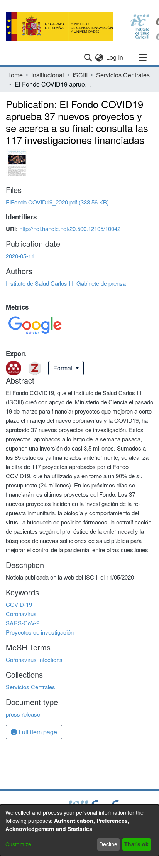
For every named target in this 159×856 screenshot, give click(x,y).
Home (14, 74)
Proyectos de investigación (40, 632)
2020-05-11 (20, 256)
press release (23, 714)
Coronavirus (21, 614)
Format (63, 368)
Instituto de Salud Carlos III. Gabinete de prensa (66, 283)
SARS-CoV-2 (22, 623)
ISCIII (80, 74)
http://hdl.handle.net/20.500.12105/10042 (69, 228)
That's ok (136, 844)
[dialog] (79, 830)
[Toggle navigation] (142, 57)
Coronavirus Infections (34, 659)
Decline (108, 844)
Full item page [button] (37, 731)
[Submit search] (88, 57)
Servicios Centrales (123, 74)
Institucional (47, 74)
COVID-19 (19, 604)
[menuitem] (99, 57)
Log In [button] (115, 57)
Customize (18, 844)
